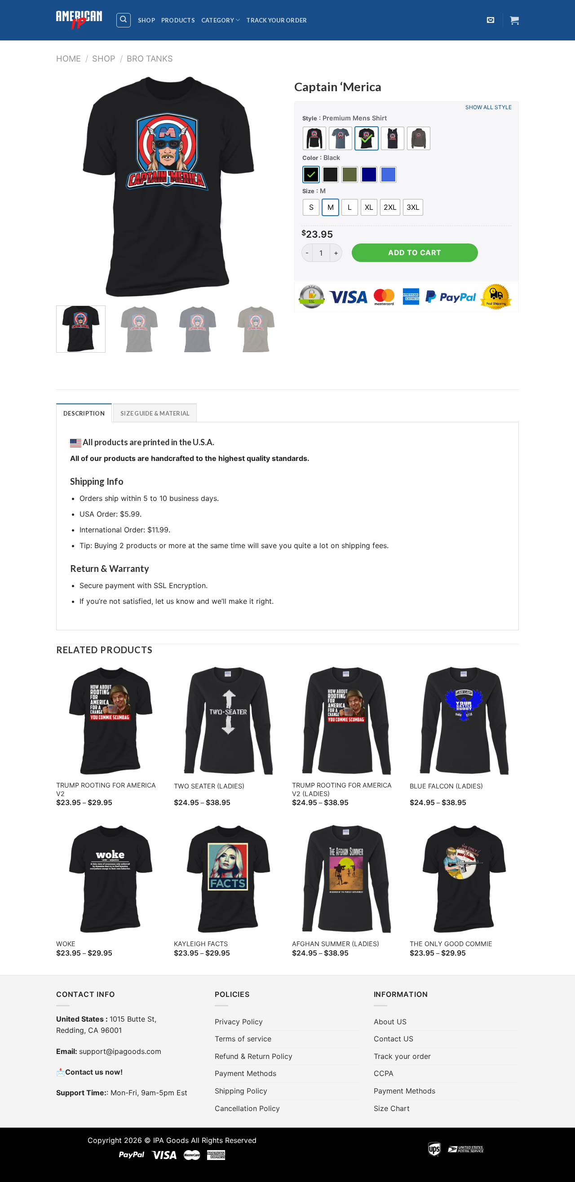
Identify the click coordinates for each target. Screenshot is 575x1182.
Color (310, 157)
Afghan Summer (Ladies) (335, 943)
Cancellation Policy (247, 1108)
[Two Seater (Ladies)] (228, 720)
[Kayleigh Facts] (228, 879)
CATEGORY (217, 20)
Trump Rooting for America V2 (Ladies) (342, 789)
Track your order (276, 20)
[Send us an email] (490, 20)
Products (178, 20)
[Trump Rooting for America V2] (110, 720)
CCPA (384, 1073)
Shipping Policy (241, 1090)
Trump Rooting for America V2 (106, 789)
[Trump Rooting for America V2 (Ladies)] (346, 720)
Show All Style (488, 107)
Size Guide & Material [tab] (155, 413)
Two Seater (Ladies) (209, 786)
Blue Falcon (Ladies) (446, 786)
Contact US (393, 1038)
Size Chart (392, 1108)
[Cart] (514, 20)
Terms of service (243, 1038)
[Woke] (110, 879)
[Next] (265, 186)
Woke (65, 943)
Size (308, 191)
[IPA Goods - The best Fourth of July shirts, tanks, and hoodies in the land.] (79, 20)
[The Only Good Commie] (464, 879)
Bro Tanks (150, 58)
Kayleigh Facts (201, 943)
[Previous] (72, 186)
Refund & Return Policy (253, 1056)
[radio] (314, 138)
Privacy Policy (239, 1021)
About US (390, 1021)
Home (68, 58)
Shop (146, 20)
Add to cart (414, 252)
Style (309, 118)
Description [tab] (84, 413)
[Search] (123, 20)
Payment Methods (245, 1073)
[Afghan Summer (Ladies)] (346, 879)
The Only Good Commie (451, 943)
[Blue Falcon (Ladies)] (464, 720)
